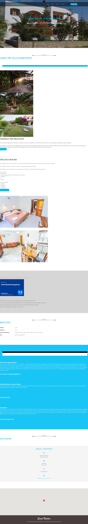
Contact (63, 4)
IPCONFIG (59, 521)
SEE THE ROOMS (4, 190)
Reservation (73, 4)
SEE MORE (44, 36)
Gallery (57, 4)
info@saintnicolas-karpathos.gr (27, 0)
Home (48, 4)
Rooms (52, 4)
